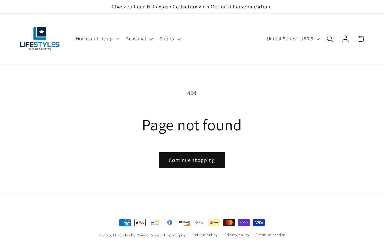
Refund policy (205, 234)
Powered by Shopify (168, 235)
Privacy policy (237, 234)
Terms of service (270, 234)
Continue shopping (192, 159)
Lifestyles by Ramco (130, 235)
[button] (97, 39)
